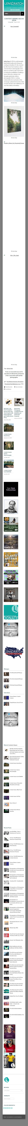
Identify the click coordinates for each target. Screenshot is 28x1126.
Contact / (15, 7)
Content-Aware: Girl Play (15, 796)
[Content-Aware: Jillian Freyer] (7, 791)
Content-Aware (12, 745)
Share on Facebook (18, 386)
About (20, 7)
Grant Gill (11, 22)
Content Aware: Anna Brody (8, 434)
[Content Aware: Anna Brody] (9, 431)
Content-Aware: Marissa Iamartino (15, 810)
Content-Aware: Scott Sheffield (8, 470)
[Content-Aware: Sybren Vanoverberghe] (9, 449)
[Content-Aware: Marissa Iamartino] (7, 811)
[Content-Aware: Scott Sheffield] (9, 467)
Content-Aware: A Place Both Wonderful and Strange (16, 784)
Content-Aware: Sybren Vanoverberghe (15, 770)
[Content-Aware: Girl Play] (7, 798)
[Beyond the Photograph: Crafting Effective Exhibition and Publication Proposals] (19, 405)
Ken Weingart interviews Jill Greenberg (15, 381)
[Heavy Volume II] (7, 804)
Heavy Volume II (13, 803)
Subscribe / (9, 7)
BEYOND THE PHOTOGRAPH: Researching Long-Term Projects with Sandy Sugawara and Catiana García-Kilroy (9, 413)
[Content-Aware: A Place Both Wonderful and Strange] (7, 785)
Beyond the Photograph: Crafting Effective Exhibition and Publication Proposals (18, 412)
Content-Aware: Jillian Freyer (16, 789)
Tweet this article (9, 386)
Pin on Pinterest (8, 389)
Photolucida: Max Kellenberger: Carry (12, 384)
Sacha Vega (7, 61)
